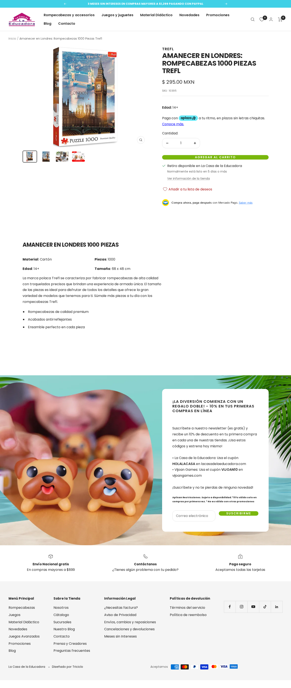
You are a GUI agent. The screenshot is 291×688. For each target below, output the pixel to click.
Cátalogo (61, 614)
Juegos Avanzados (24, 636)
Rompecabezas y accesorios (69, 15)
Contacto (66, 23)
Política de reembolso (188, 614)
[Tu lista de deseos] (262, 19)
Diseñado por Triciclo (67, 667)
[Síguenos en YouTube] (253, 607)
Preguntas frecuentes (71, 650)
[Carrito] (280, 19)
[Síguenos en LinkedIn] (276, 607)
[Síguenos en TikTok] (265, 607)
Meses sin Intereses (120, 636)
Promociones (217, 15)
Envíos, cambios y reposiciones (130, 622)
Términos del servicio (187, 607)
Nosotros (61, 607)
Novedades (189, 15)
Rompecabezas (22, 607)
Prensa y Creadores (70, 643)
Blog (47, 23)
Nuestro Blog (64, 629)
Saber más (246, 202)
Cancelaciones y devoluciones (129, 629)
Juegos (14, 614)
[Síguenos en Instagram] (241, 607)
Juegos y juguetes (117, 15)
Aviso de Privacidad (120, 614)
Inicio (12, 38)
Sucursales (62, 622)
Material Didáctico (156, 15)
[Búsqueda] (253, 19)
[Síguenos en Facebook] (230, 607)
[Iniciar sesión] (271, 19)
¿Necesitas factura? (121, 607)
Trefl (168, 49)
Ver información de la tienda (188, 178)
